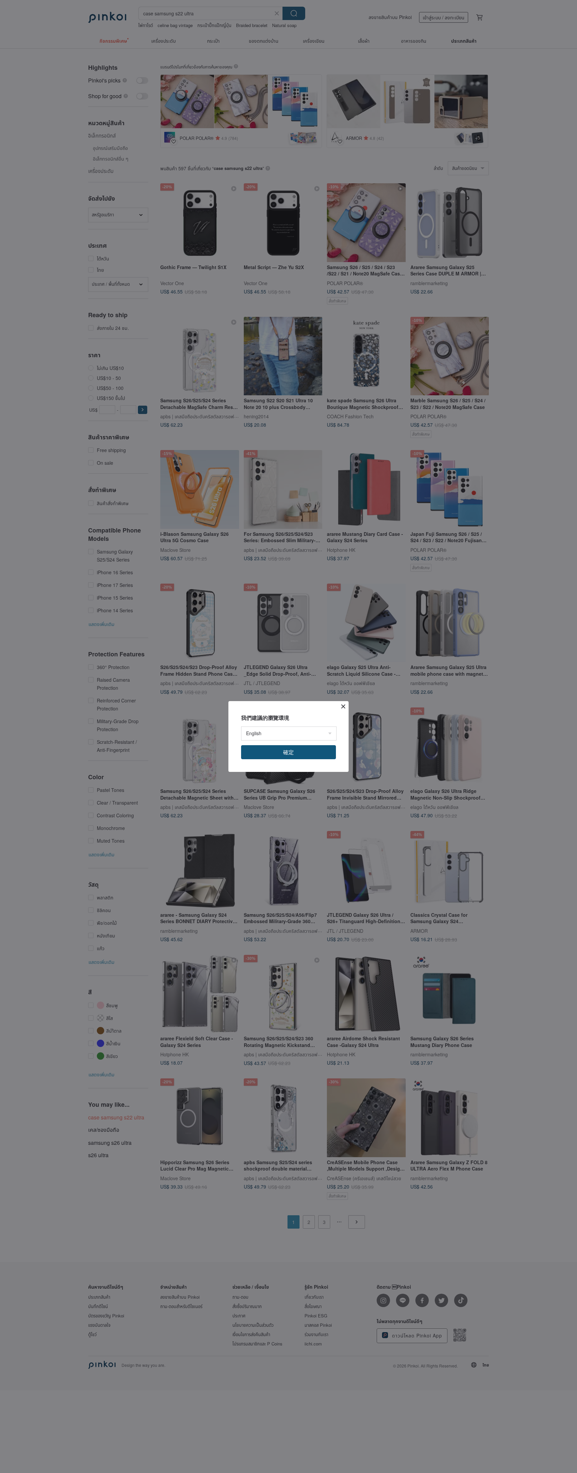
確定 (288, 752)
